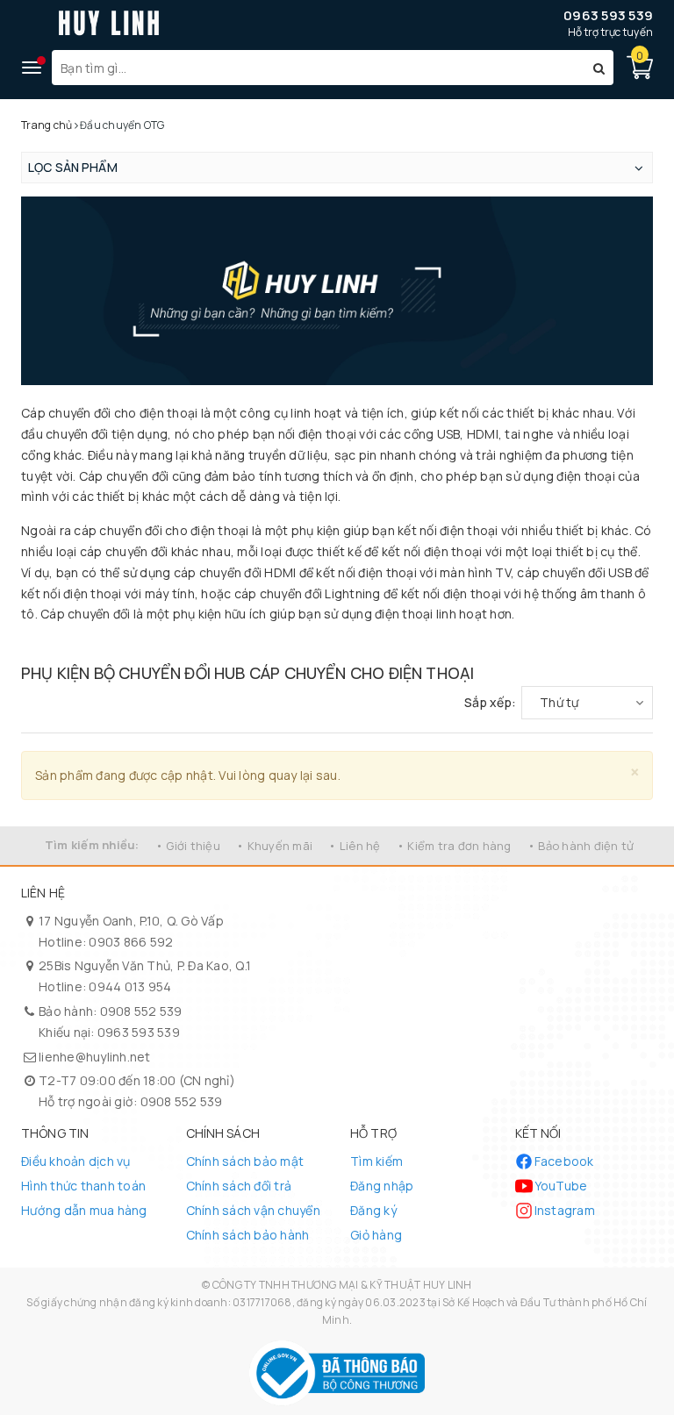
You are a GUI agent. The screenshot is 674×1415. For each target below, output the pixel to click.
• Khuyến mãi (274, 846)
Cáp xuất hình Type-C (462, 642)
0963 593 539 (608, 15)
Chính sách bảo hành (248, 1234)
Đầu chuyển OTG (111, 642)
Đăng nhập (381, 1185)
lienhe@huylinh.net (95, 1056)
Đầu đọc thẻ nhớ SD (332, 642)
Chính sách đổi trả (239, 1185)
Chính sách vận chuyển (253, 1210)
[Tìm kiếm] (598, 67)
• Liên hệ (354, 846)
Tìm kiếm (376, 1161)
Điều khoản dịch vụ (76, 1161)
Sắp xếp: (490, 702)
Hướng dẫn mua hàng (84, 1210)
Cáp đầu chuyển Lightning (396, 642)
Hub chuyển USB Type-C (51, 642)
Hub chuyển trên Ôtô (523, 642)
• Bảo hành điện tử (581, 846)
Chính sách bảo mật (245, 1161)
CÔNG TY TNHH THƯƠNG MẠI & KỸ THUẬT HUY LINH (342, 1284)
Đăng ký (373, 1210)
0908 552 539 (141, 1011)
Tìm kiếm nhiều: (92, 845)
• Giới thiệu (187, 846)
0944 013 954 (130, 986)
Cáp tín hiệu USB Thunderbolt (262, 642)
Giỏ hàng (376, 1234)
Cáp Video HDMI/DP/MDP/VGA (180, 642)
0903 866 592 (131, 941)
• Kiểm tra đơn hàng (454, 846)
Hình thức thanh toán (83, 1185)
